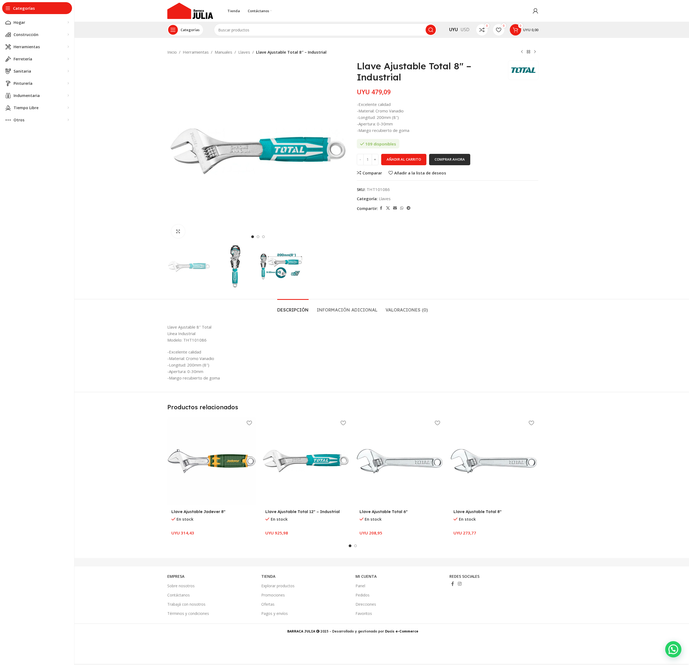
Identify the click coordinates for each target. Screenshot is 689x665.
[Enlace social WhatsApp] (402, 208)
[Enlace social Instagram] (459, 584)
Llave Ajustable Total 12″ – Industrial (302, 511)
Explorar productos (278, 585)
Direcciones (365, 604)
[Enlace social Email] (395, 208)
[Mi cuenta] (535, 10)
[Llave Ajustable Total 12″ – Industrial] (305, 461)
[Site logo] (190, 10)
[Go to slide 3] (263, 236)
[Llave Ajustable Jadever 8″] (211, 461)
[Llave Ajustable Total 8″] (493, 461)
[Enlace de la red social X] (387, 208)
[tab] (293, 307)
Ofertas (268, 604)
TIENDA (268, 576)
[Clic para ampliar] (178, 231)
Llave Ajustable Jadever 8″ (198, 511)
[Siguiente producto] (535, 52)
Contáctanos (178, 595)
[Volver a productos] (528, 52)
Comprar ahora (450, 159)
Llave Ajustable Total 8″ (477, 511)
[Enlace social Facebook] (381, 208)
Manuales (223, 52)
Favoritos (363, 613)
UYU (453, 30)
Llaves (244, 52)
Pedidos (362, 595)
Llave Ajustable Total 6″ (384, 511)
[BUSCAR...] (431, 30)
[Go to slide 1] (252, 236)
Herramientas (196, 52)
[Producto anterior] (522, 52)
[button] (673, 649)
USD (465, 30)
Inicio (172, 52)
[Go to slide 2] (258, 236)
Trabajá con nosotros (186, 604)
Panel (360, 585)
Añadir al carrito (404, 159)
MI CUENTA (366, 576)
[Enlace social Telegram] (408, 208)
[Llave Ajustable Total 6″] (399, 461)
